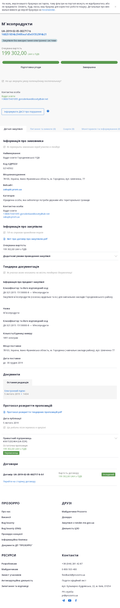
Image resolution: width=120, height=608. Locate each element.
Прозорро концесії (12, 534)
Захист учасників (11, 574)
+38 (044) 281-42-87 (72, 563)
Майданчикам (10, 569)
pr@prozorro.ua (70, 595)
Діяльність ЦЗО (70, 528)
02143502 (8, 168)
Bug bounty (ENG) (11, 528)
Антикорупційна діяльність (17, 580)
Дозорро (67, 517)
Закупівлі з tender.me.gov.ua (78, 522)
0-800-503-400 (69, 569)
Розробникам (9, 563)
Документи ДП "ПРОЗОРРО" (17, 545)
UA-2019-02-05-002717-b (16, 31)
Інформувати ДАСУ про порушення (22, 111)
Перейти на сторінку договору (19, 481)
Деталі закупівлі (13, 128)
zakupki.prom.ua (12, 189)
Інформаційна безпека (14, 539)
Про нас (6, 511)
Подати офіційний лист (74, 580)
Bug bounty (8, 522)
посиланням (48, 9)
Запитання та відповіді (15, 586)
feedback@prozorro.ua (73, 574)
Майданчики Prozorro (74, 511)
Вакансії (6, 517)
